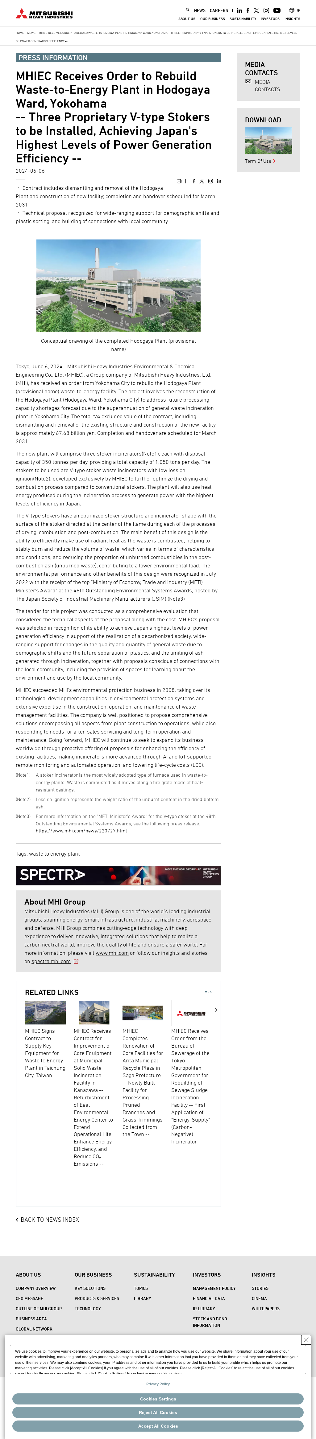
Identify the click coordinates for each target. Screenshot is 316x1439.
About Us (186, 18)
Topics (141, 1288)
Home (20, 33)
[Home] (44, 12)
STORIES (260, 1288)
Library (142, 1298)
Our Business (212, 18)
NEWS (200, 10)
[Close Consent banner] (306, 1340)
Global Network (34, 1328)
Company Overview (36, 1288)
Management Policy (214, 1288)
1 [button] (206, 991)
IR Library (204, 1308)
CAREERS (219, 10)
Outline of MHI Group (39, 1308)
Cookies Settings (158, 1398)
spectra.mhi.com (51, 961)
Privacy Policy (158, 1384)
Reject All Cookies (158, 1412)
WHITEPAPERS (266, 1308)
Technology (88, 1308)
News (31, 33)
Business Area (31, 1318)
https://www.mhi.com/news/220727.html (81, 830)
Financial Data (209, 1298)
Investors (270, 18)
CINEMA (259, 1298)
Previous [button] (20, 1091)
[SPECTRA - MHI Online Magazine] (118, 873)
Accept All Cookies (158, 1426)
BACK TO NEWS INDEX (50, 1219)
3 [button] (211, 991)
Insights (292, 18)
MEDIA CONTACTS (267, 85)
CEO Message (29, 1298)
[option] (49, 1039)
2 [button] (209, 991)
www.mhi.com (112, 953)
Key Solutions (90, 1288)
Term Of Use (258, 161)
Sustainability (243, 18)
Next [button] (216, 1091)
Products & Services (97, 1298)
